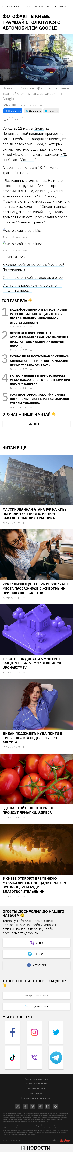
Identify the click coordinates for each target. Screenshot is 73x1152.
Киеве (39, 128)
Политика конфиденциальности (36, 1098)
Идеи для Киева (12, 6)
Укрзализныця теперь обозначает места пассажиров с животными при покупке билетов (40, 380)
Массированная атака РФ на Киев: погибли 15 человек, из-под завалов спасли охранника (39, 399)
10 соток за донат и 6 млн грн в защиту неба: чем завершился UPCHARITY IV (32, 663)
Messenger (39, 965)
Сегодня (27, 159)
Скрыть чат (36, 423)
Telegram (39, 953)
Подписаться (39, 1006)
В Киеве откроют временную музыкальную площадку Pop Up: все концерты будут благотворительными (34, 885)
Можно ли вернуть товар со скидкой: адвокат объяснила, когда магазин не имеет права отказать (40, 361)
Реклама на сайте (36, 1088)
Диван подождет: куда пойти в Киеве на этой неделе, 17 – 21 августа (32, 737)
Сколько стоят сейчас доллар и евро (33, 277)
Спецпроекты (37, 1093)
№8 (63, 154)
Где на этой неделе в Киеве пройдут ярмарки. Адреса (28, 810)
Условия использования (36, 1079)
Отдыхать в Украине (38, 6)
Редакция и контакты (36, 1083)
